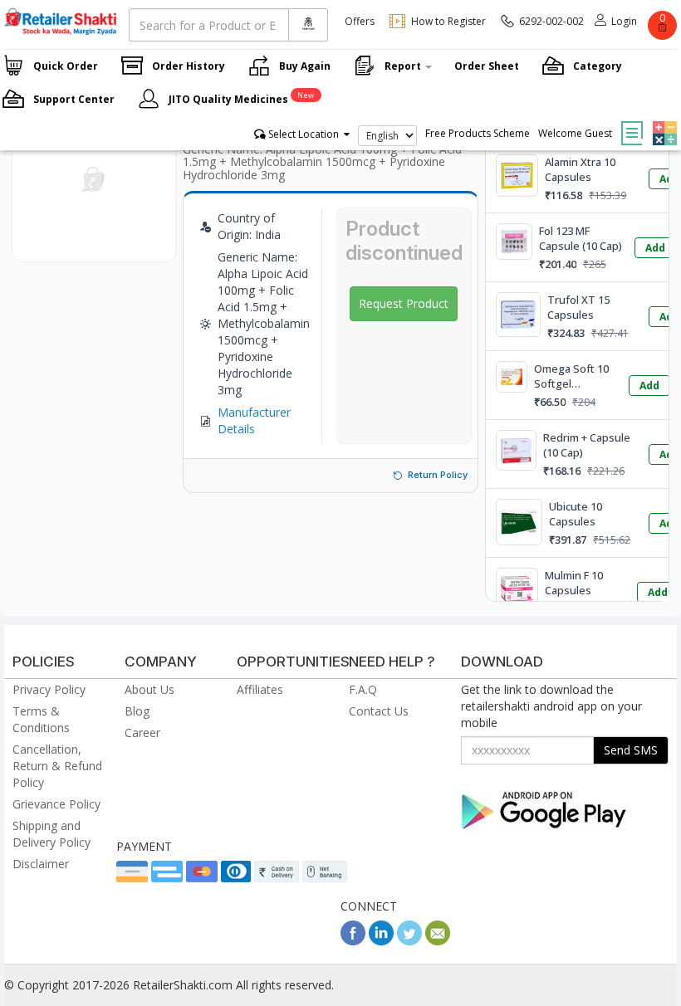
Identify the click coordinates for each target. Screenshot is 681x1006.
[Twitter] (409, 941)
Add (655, 248)
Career (142, 732)
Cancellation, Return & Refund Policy (57, 765)
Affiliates (260, 689)
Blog (137, 711)
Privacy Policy (49, 689)
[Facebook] (352, 941)
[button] (663, 121)
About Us (149, 689)
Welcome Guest (575, 133)
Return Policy (438, 475)
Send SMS (631, 750)
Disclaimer (40, 864)
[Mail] (437, 941)
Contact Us (379, 711)
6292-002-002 (551, 21)
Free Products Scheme (477, 133)
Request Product (403, 303)
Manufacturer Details (254, 420)
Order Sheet (486, 66)
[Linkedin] (381, 941)
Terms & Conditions (41, 719)
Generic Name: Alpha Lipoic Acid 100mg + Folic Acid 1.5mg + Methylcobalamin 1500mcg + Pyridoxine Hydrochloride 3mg (322, 162)
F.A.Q (363, 689)
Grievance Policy (56, 804)
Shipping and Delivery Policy (51, 834)
